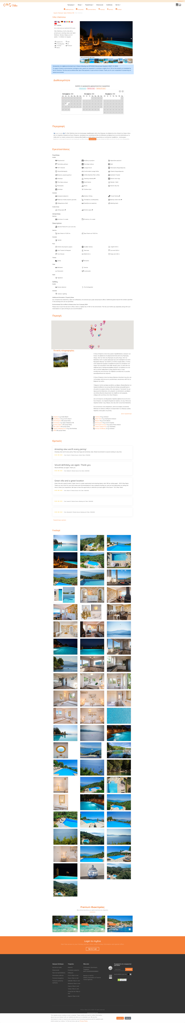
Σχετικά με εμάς (57, 967)
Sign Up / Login (92, 949)
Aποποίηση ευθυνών (58, 975)
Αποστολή (129, 969)
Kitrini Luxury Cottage (62, 928)
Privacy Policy (83, 1021)
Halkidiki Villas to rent (74, 980)
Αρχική (55, 13)
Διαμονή (70, 967)
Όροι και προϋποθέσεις (58, 972)
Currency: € (180, 1)
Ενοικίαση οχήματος (73, 970)
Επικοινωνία (55, 970)
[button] (81, 39)
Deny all (128, 1018)
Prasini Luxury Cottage (89, 928)
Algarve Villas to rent (73, 996)
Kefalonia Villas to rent (74, 983)
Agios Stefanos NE (69, 13)
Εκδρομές (70, 972)
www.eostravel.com (92, 1012)
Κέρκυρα (60, 13)
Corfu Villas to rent (73, 975)
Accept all (120, 1018)
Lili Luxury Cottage (116, 928)
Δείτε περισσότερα (126, 413)
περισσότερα (92, 139)
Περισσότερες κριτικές (59, 520)
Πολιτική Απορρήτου (58, 978)
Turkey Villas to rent (73, 989)
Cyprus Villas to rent (73, 986)
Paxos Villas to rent (73, 978)
